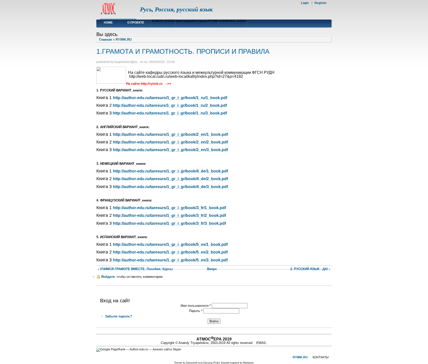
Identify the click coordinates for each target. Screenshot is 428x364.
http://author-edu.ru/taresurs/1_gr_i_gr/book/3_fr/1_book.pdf (169, 208)
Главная (105, 39)
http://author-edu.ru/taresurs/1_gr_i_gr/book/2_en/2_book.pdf (170, 142)
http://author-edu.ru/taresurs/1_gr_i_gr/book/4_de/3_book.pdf (170, 187)
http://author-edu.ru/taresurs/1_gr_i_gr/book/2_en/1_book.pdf (170, 134)
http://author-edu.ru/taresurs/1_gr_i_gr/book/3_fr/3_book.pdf (169, 223)
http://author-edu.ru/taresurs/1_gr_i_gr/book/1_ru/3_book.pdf (170, 113)
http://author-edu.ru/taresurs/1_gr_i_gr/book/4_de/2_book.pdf (170, 179)
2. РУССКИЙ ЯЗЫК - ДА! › (310, 269)
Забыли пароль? (118, 316)
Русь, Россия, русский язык (176, 9)
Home (108, 22)
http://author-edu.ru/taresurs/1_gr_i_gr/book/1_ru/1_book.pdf (170, 98)
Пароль (195, 311)
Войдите (108, 277)
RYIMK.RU (124, 39)
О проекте (135, 22)
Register (321, 3)
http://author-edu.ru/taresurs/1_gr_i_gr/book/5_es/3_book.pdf (170, 260)
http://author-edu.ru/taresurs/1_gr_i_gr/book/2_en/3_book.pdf (170, 150)
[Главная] (108, 14)
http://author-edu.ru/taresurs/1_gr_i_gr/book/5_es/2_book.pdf (170, 252)
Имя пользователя (196, 306)
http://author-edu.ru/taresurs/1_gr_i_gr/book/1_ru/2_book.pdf (170, 105)
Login (305, 3)
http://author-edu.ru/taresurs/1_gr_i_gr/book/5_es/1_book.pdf (170, 244)
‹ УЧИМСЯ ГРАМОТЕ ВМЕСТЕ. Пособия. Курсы (135, 269)
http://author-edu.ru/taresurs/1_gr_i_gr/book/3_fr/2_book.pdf (169, 215)
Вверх (211, 269)
